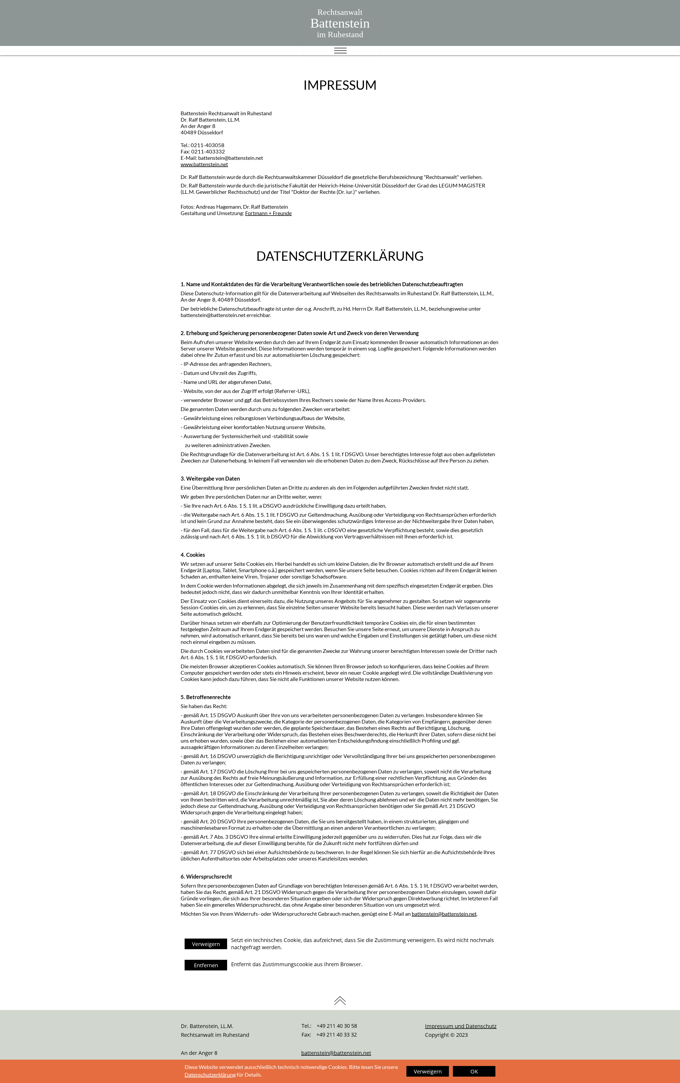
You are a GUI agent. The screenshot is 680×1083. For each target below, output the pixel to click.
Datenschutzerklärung (210, 1074)
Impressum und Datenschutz (460, 1026)
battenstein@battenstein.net (444, 913)
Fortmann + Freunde (268, 213)
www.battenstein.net (204, 164)
